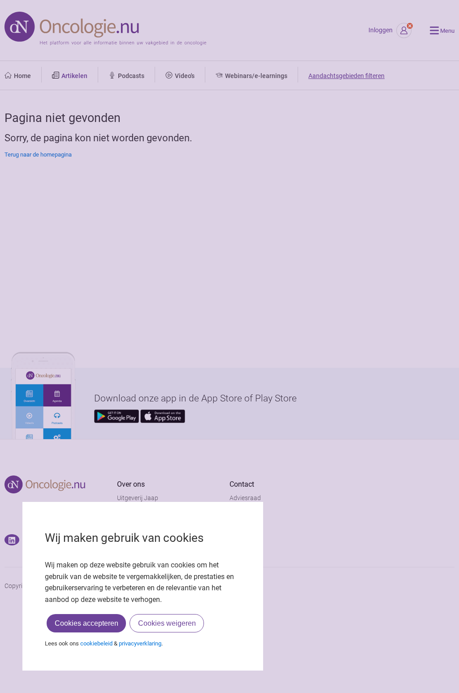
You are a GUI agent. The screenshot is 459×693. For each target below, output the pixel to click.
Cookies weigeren (167, 623)
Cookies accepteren (86, 623)
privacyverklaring (140, 643)
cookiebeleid (96, 643)
